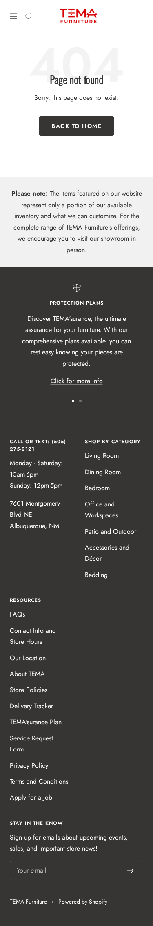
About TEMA (27, 673)
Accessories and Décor (107, 553)
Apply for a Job (31, 797)
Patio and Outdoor (110, 531)
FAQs (17, 614)
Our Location (28, 658)
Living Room (102, 455)
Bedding (96, 574)
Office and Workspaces (101, 509)
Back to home (76, 126)
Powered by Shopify (82, 901)
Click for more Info (77, 381)
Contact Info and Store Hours (33, 636)
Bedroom (97, 488)
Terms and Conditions (39, 781)
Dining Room (103, 472)
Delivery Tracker (31, 706)
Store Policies (28, 689)
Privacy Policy (29, 765)
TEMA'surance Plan (36, 722)
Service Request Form (31, 744)
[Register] (130, 870)
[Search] (29, 16)
